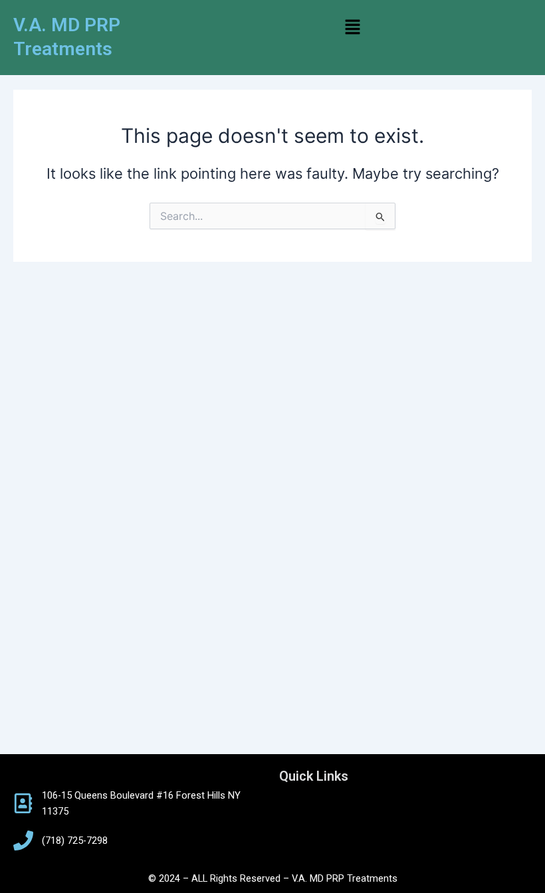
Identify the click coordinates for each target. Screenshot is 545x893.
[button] (352, 27)
